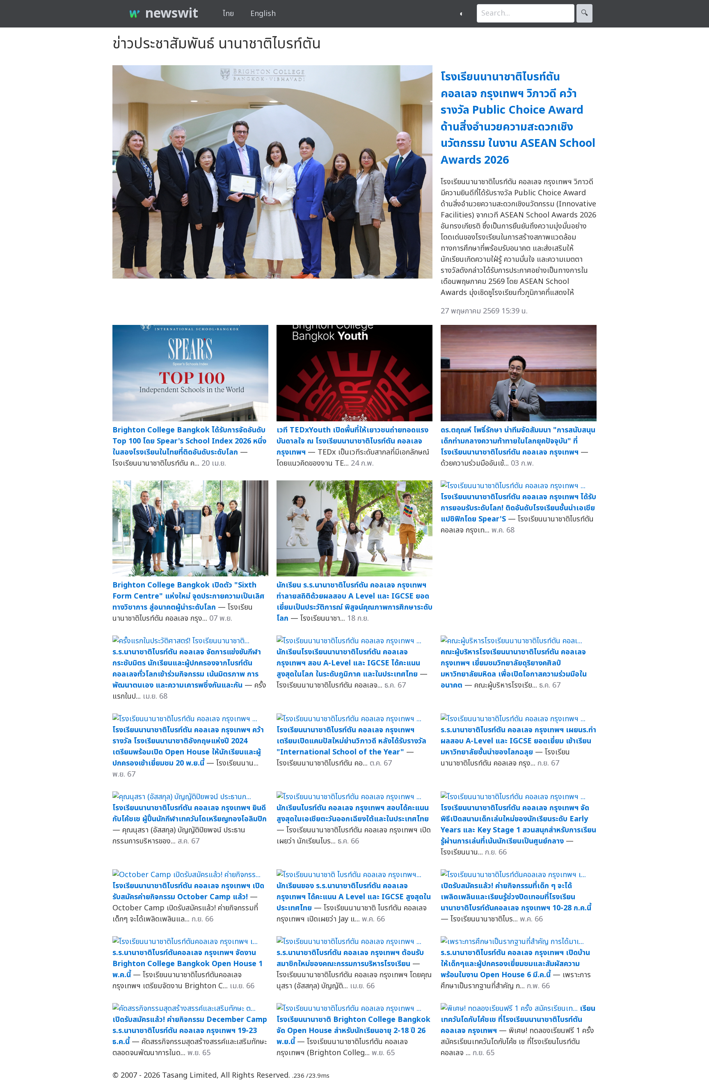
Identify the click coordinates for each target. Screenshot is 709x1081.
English (263, 13)
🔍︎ (584, 13)
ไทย (228, 13)
